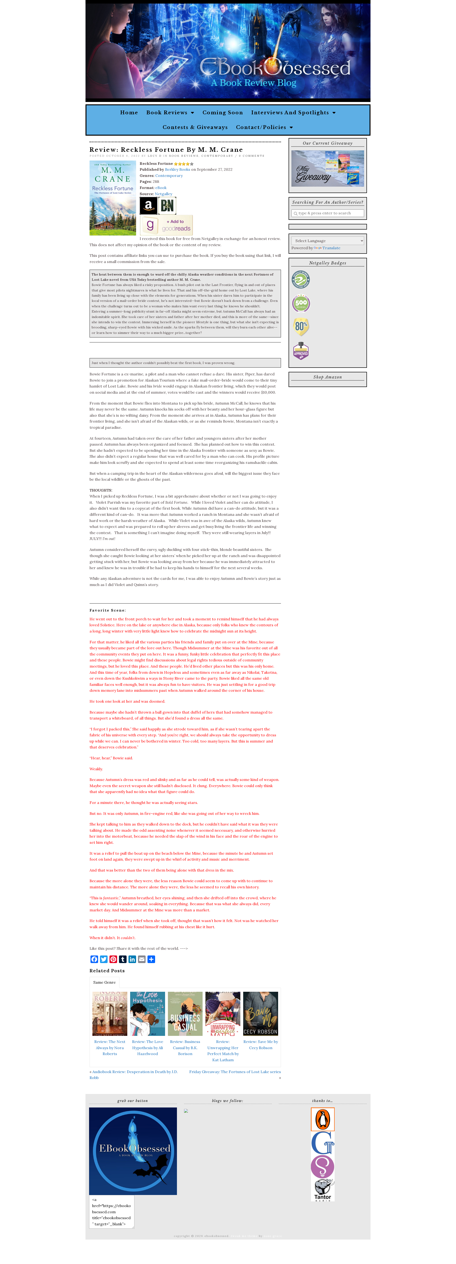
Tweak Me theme (244, 1236)
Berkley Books (177, 169)
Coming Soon (223, 112)
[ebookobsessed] (133, 1151)
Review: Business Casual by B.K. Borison (185, 1047)
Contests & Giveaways (195, 127)
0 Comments (252, 155)
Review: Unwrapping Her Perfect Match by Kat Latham (223, 1050)
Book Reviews (168, 112)
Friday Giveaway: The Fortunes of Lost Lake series (235, 1071)
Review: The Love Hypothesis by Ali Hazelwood (147, 1047)
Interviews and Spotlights (291, 112)
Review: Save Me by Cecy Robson (260, 1044)
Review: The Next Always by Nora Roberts (109, 1047)
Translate (331, 247)
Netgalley (163, 193)
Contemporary (217, 155)
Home (129, 112)
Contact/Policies (263, 127)
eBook (160, 187)
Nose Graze (273, 1236)
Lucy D (155, 155)
